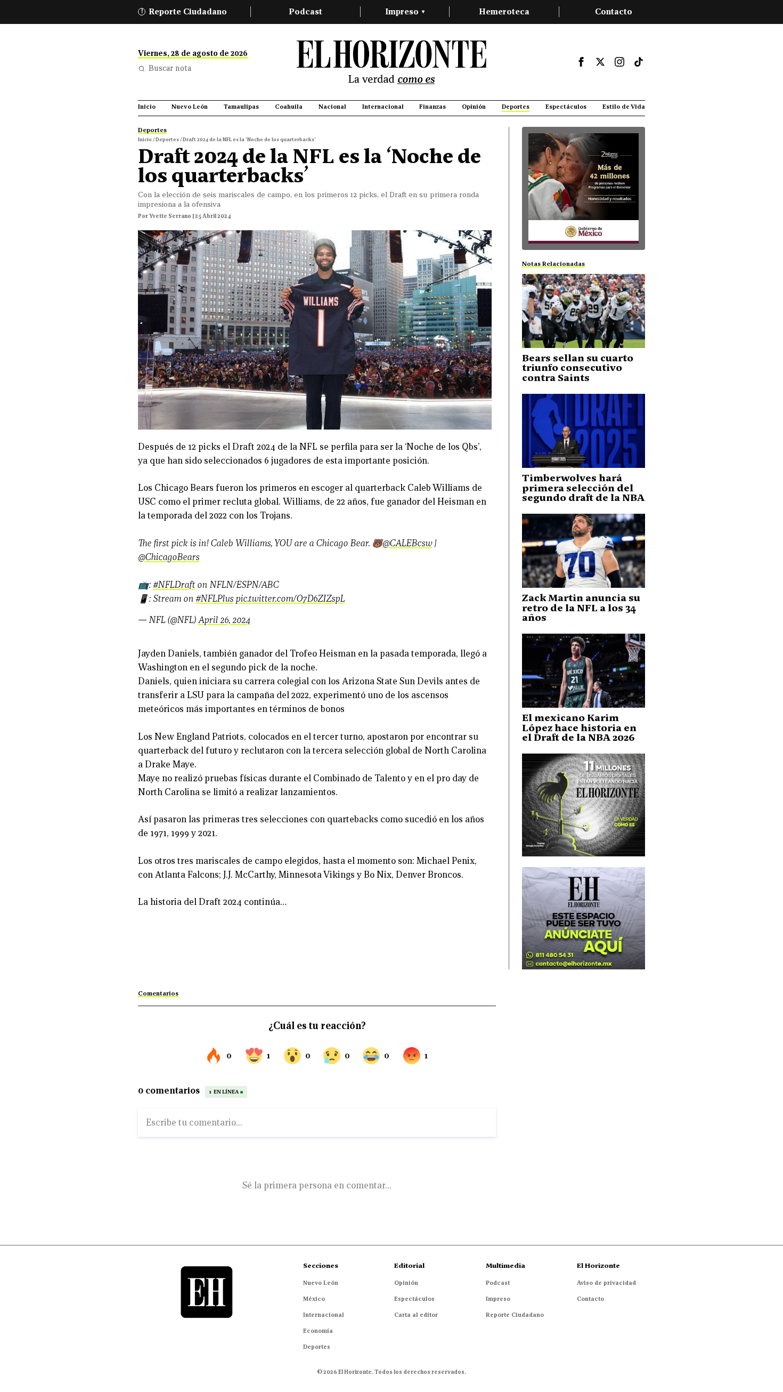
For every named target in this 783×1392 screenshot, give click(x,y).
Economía (318, 1330)
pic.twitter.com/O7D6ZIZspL (290, 598)
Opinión (406, 1282)
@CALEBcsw (407, 543)
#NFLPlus (214, 598)
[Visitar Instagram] (619, 61)
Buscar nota (170, 68)
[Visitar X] (600, 61)
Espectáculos (414, 1298)
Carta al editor (416, 1314)
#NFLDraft (174, 584)
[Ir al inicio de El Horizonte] (391, 62)
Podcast (305, 11)
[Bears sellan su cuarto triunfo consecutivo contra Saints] (583, 311)
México (314, 1298)
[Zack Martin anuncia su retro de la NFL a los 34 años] (583, 551)
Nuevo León (320, 1282)
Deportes (316, 1346)
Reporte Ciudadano (184, 11)
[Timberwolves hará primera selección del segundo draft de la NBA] (583, 431)
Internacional (323, 1314)
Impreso (405, 11)
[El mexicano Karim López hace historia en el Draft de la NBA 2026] (583, 671)
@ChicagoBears (168, 557)
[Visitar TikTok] (638, 61)
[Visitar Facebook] (581, 61)
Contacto (613, 11)
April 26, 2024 (224, 620)
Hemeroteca (504, 11)
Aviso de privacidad (606, 1282)
